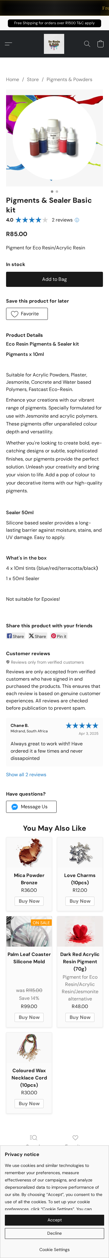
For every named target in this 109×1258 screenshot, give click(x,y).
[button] (54, 23)
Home (12, 79)
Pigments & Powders (69, 79)
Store (33, 79)
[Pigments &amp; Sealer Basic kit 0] (54, 138)
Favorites (75, 1146)
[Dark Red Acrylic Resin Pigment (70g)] (80, 931)
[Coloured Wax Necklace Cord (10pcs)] (29, 1048)
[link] (54, 1247)
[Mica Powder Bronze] (29, 852)
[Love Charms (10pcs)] (80, 852)
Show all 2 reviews (26, 774)
